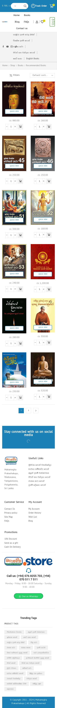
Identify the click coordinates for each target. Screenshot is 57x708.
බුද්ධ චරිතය (11, 668)
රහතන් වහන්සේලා (13, 679)
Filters (16, 75)
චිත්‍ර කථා (34, 642)
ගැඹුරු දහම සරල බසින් (24, 35)
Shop (12, 65)
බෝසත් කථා (26, 668)
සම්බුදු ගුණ (37, 684)
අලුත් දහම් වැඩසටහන (36, 632)
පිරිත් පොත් (11, 663)
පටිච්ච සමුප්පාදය (13, 658)
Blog (17, 22)
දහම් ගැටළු (41, 648)
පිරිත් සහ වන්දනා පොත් (24, 53)
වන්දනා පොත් (32, 679)
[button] (20, 127)
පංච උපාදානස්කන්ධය (41, 653)
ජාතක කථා (18, 47)
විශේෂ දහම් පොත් (21, 41)
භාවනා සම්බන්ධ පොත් (15, 673)
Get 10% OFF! (53, 21)
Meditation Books (14, 632)
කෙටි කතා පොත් (29, 637)
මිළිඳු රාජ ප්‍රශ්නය (36, 673)
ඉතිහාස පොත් (12, 637)
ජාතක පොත (25, 648)
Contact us (21, 28)
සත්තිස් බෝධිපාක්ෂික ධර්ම (16, 684)
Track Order (41, 6)
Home (16, 15)
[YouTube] (7, 47)
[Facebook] (3, 47)
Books (27, 15)
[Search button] (25, 6)
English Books (32, 59)
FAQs (26, 22)
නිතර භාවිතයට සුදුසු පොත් (17, 653)
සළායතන (10, 689)
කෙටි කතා (17, 59)
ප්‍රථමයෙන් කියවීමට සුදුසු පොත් (37, 658)
